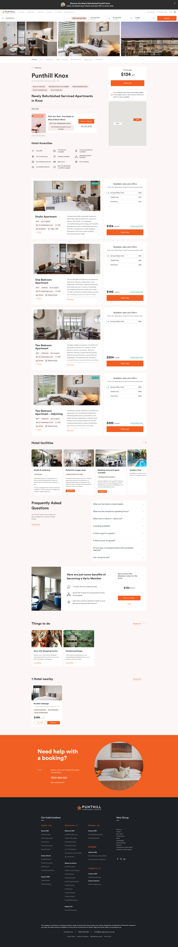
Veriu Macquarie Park (47, 870)
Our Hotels (21, 12)
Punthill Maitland (46, 884)
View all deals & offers (38, 135)
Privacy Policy (71, 936)
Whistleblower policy (96, 936)
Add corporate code (79, 18)
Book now (127, 83)
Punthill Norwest (46, 859)
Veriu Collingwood (70, 849)
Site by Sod (107, 936)
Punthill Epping (69, 874)
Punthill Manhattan (70, 842)
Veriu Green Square (47, 845)
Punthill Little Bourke (71, 838)
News (118, 838)
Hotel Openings (121, 843)
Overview (34, 59)
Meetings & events (70, 12)
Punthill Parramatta (47, 863)
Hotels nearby (99, 59)
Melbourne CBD (69, 831)
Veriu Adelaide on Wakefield (97, 859)
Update (166, 18)
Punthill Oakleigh (41, 704)
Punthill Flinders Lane (71, 834)
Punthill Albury (45, 880)
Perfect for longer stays (76, 470)
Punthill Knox (69, 889)
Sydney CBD (45, 831)
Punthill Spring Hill (93, 838)
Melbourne (38, 68)
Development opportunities (124, 847)
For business (58, 12)
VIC (33, 68)
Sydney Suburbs (46, 855)
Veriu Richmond (69, 856)
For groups (49, 12)
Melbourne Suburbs (70, 863)
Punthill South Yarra (70, 845)
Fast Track (119, 834)
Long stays (41, 12)
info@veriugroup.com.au (104, 932)
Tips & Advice (120, 836)
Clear (69, 18)
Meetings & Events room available (59, 86)
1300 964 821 (59, 777)
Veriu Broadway (46, 834)
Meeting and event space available (108, 471)
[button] (173, 12)
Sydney (44, 825)
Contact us (68, 932)
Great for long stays (39, 86)
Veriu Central (45, 842)
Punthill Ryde (45, 866)
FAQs (57, 59)
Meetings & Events (76, 59)
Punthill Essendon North (72, 881)
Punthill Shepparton (71, 910)
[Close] (175, 3)
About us (119, 829)
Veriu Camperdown (47, 838)
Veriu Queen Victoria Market (73, 853)
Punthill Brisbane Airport (95, 834)
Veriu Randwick (46, 849)
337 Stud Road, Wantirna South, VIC (46, 81)
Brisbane (92, 825)
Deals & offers (31, 12)
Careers (118, 831)
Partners (118, 845)
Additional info (50, 59)
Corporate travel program (124, 849)
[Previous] (5, 39)
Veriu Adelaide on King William (97, 856)
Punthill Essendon (70, 878)
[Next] (173, 39)
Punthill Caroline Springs (72, 870)
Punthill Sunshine (70, 896)
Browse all (137, 623)
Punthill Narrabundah (94, 877)
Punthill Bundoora (70, 866)
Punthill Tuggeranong (94, 884)
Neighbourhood (88, 59)
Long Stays (65, 59)
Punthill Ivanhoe (69, 885)
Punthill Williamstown (71, 900)
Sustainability (120, 840)
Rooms (41, 59)
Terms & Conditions (83, 936)
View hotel (40, 722)
